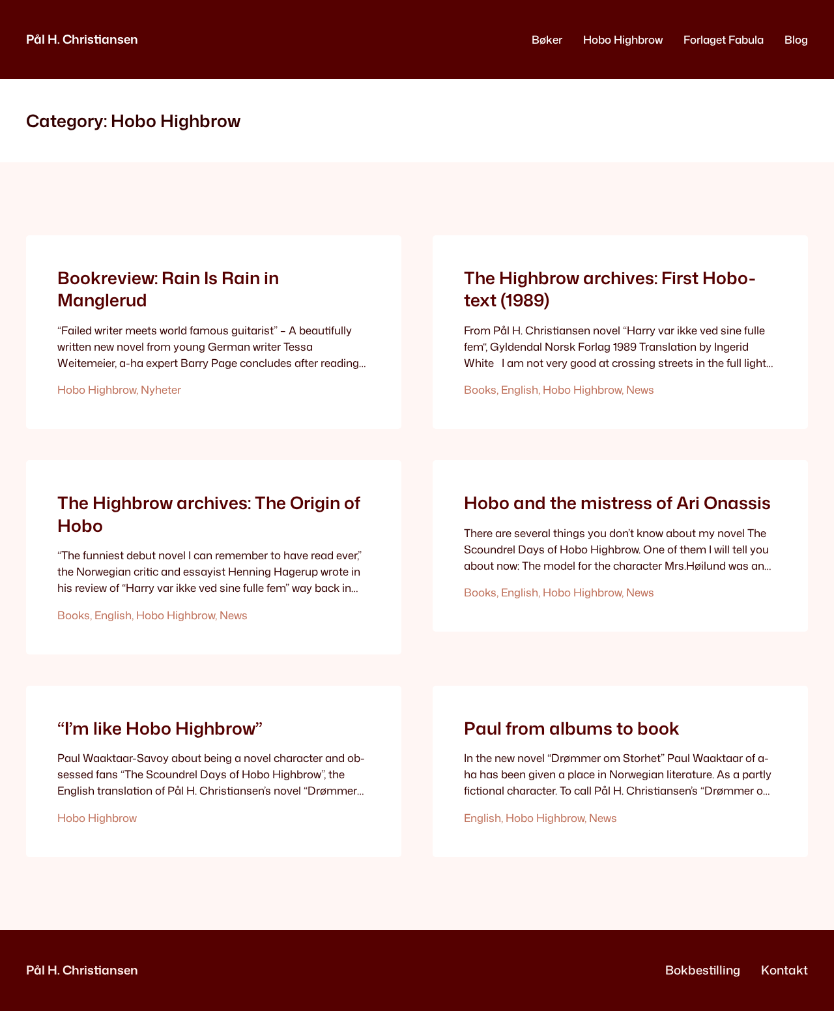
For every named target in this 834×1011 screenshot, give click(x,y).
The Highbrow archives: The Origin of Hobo (208, 513)
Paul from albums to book (572, 728)
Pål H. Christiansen (82, 39)
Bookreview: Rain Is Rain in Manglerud (168, 289)
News (640, 389)
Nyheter (161, 389)
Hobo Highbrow (96, 389)
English (519, 389)
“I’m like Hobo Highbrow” (160, 728)
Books (480, 389)
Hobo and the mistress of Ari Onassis (617, 502)
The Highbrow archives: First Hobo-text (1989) (610, 289)
